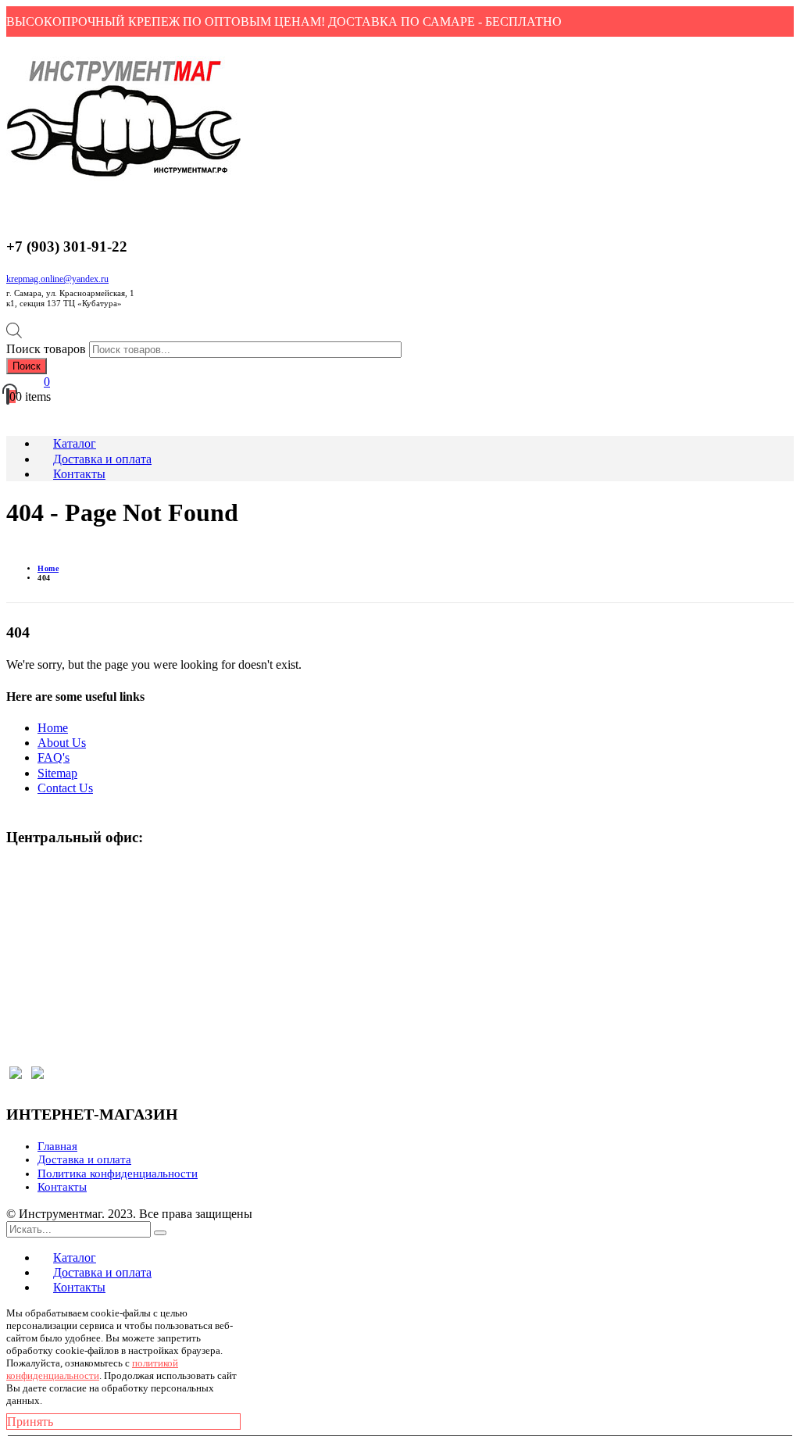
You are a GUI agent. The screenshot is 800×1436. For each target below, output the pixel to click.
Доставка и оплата (84, 1159)
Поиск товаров (46, 348)
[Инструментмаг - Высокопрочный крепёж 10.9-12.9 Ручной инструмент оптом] (123, 177)
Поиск (26, 366)
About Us (62, 742)
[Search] (160, 1233)
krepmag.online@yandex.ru (57, 278)
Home (53, 727)
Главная (57, 1146)
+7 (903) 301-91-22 (66, 902)
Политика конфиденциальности (118, 1173)
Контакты (62, 1187)
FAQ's (54, 757)
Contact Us (65, 788)
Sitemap (57, 773)
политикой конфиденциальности (92, 1369)
